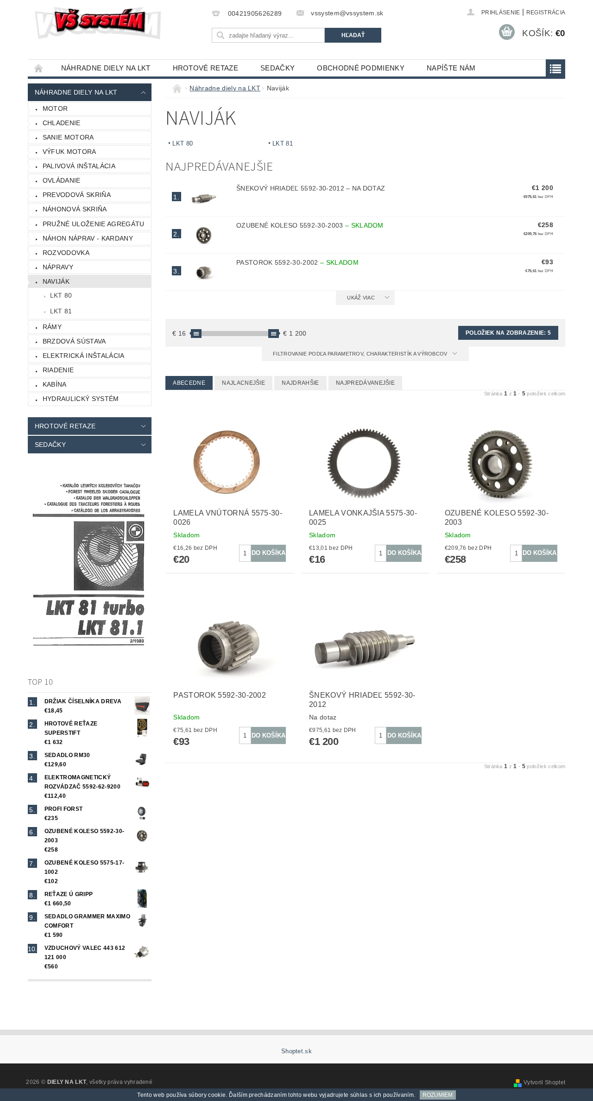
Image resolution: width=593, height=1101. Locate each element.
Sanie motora (68, 137)
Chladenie (62, 123)
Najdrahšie (300, 383)
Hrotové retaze (205, 68)
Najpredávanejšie (365, 383)
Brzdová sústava (74, 341)
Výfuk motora (69, 151)
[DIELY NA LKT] (99, 23)
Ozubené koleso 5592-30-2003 (310, 225)
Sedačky (277, 68)
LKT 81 (61, 311)
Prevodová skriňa (77, 194)
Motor (55, 108)
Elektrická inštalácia (84, 355)
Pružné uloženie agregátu (94, 224)
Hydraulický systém (81, 398)
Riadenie (58, 370)
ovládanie (62, 180)
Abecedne (189, 383)
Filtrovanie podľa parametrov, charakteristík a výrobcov (361, 353)
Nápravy (58, 267)
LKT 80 (61, 295)
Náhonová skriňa (75, 209)
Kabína (55, 384)
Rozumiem (438, 1095)
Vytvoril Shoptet (544, 1082)
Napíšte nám (451, 68)
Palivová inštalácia (79, 166)
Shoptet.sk (296, 1051)
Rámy (52, 327)
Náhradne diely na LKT (106, 68)
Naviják (56, 281)
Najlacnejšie (243, 383)
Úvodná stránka (39, 68)
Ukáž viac (361, 297)
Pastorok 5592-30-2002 (297, 262)
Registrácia (546, 12)
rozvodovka (66, 252)
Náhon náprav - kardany (88, 238)
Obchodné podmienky (360, 68)
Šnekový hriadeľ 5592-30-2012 (310, 188)
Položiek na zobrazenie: (508, 333)
